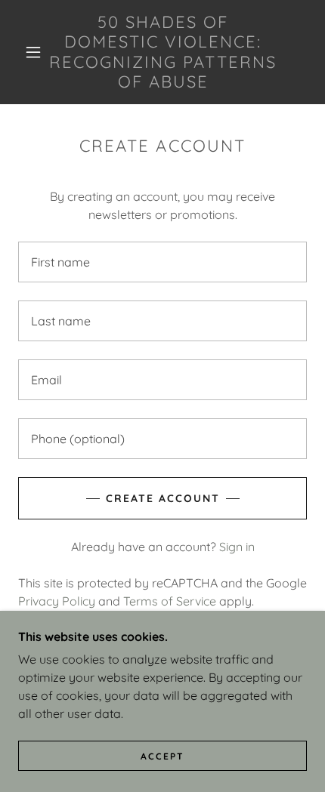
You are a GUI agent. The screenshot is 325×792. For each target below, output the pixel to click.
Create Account (163, 498)
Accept (162, 756)
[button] (33, 52)
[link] (163, 52)
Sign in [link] (237, 546)
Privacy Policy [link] (56, 601)
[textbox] (162, 262)
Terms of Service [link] (169, 601)
